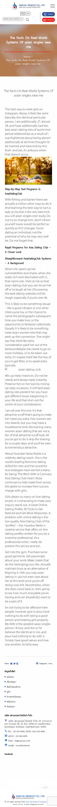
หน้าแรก (10, 676)
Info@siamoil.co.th (36, 804)
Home (27, 56)
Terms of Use (18, 804)
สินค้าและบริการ (13, 686)
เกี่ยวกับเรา (11, 681)
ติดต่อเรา (51, 14)
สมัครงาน (50, 20)
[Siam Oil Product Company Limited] (28, 6)
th (22, 13)
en (28, 13)
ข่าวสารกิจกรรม (14, 696)
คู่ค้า (9, 691)
